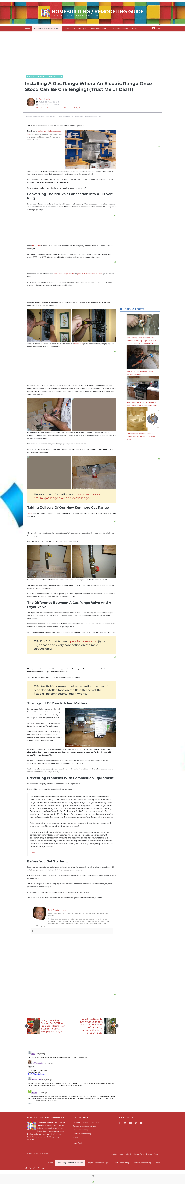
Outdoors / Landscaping (119, 29)
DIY (48, 108)
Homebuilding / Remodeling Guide (98, 11)
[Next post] (117, 1026)
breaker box (78, 344)
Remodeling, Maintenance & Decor (47, 29)
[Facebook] (33, 931)
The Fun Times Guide (40, 1153)
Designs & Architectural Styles (75, 29)
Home (27, 29)
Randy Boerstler (44, 99)
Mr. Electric (36, 246)
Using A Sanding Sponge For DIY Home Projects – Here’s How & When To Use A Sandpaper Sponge (53, 1026)
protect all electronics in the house (90, 274)
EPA (33, 852)
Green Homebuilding (98, 29)
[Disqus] (71, 1077)
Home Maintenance (56, 108)
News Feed (77, 1143)
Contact (114, 1154)
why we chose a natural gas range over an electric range (67, 496)
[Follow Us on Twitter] (125, 1123)
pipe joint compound (82, 641)
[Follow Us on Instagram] (130, 1123)
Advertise (129, 1154)
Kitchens (66, 108)
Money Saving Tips (75, 108)
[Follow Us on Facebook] (120, 1123)
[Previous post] (26, 1026)
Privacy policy (139, 1154)
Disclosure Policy (152, 1154)
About (121, 1154)
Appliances (42, 108)
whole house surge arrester (64, 274)
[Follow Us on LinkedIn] (136, 1123)
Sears (29, 513)
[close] (93, 1176)
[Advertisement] (71, 965)
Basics (157, 1163)
